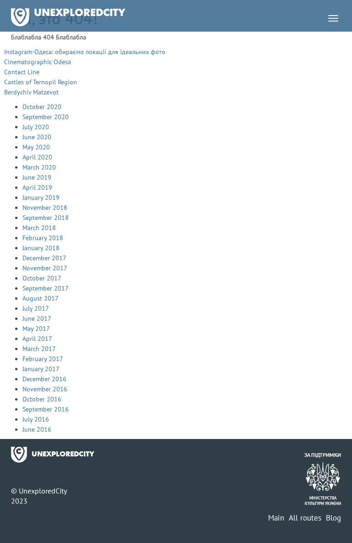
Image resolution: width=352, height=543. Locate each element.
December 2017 (44, 258)
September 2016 (45, 409)
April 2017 (37, 339)
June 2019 (36, 177)
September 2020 (45, 117)
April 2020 (37, 157)
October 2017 (41, 278)
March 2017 (39, 349)
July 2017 (35, 308)
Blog (333, 517)
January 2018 (41, 248)
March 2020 (39, 167)
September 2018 (45, 218)
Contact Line (21, 72)
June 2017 (36, 318)
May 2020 (36, 147)
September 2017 (45, 288)
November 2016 (44, 389)
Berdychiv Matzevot (31, 92)
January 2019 (41, 197)
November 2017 (44, 268)
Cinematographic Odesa (37, 62)
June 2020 (36, 137)
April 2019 (37, 187)
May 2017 (36, 328)
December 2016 (44, 379)
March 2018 (39, 228)
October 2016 (41, 399)
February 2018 (42, 238)
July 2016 (35, 419)
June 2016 (36, 429)
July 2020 (35, 127)
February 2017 (42, 359)
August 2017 (40, 298)
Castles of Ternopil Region (40, 82)
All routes (305, 517)
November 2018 (44, 207)
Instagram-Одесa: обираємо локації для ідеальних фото (84, 52)
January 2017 (41, 369)
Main (276, 517)
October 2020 (41, 107)
